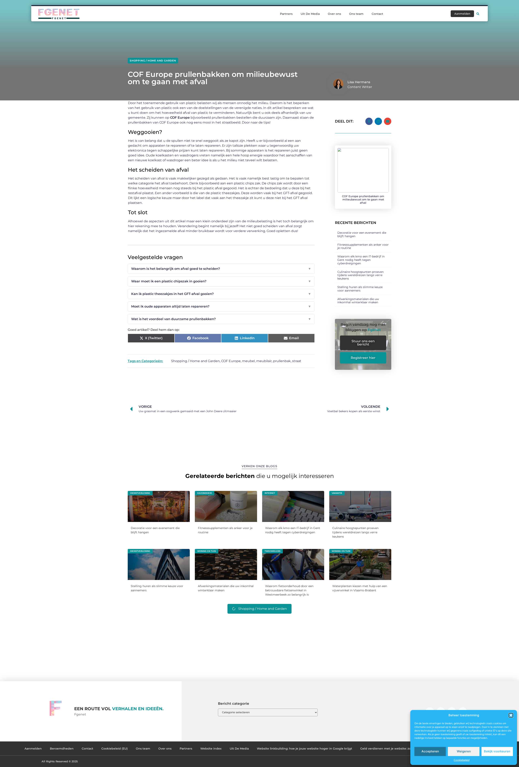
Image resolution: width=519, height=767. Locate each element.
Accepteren (430, 751)
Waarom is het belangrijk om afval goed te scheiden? (221, 269)
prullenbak (282, 361)
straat (296, 361)
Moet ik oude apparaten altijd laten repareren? (221, 306)
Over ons (334, 14)
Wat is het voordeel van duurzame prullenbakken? (221, 319)
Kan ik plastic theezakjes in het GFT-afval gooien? (221, 294)
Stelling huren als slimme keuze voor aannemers (360, 288)
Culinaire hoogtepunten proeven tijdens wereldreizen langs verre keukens (360, 275)
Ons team (356, 14)
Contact (377, 14)
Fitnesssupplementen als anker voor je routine (363, 246)
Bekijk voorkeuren (497, 751)
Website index (211, 748)
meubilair (264, 361)
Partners (286, 14)
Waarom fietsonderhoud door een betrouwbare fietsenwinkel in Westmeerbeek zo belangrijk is (289, 590)
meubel (248, 361)
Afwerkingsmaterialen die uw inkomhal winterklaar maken (358, 300)
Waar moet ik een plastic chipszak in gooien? (221, 281)
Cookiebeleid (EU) (114, 748)
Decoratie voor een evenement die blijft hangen (361, 234)
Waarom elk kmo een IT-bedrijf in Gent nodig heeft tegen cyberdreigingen (361, 260)
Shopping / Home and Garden (153, 60)
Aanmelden (33, 748)
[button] (511, 715)
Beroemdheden (62, 748)
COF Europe (231, 361)
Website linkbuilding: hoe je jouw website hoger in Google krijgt (304, 748)
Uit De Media (310, 14)
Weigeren (464, 751)
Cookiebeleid (462, 760)
